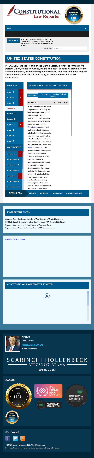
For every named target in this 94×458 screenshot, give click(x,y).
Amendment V (13, 176)
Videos (79, 34)
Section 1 (11, 108)
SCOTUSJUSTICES (74, 193)
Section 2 (11, 114)
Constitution (32, 127)
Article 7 (10, 141)
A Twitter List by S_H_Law (15, 239)
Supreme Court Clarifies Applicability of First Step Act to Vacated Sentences (34, 219)
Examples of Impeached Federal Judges (53, 95)
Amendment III (13, 165)
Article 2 (10, 97)
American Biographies (58, 35)
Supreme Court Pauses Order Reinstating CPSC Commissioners (30, 228)
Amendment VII (13, 187)
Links (87, 34)
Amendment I (12, 154)
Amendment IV (13, 170)
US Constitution (19, 35)
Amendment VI (13, 181)
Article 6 (10, 135)
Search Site (47, 48)
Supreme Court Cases (31, 37)
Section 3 (11, 119)
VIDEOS (32, 193)
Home (10, 34)
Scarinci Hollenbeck (29, 348)
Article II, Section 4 (35, 148)
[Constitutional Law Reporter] (33, 12)
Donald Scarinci (28, 341)
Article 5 (10, 130)
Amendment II (13, 159)
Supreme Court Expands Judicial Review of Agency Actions (28, 225)
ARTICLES (44, 193)
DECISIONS (57, 193)
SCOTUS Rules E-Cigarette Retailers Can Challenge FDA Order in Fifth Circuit (35, 222)
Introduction (32, 95)
